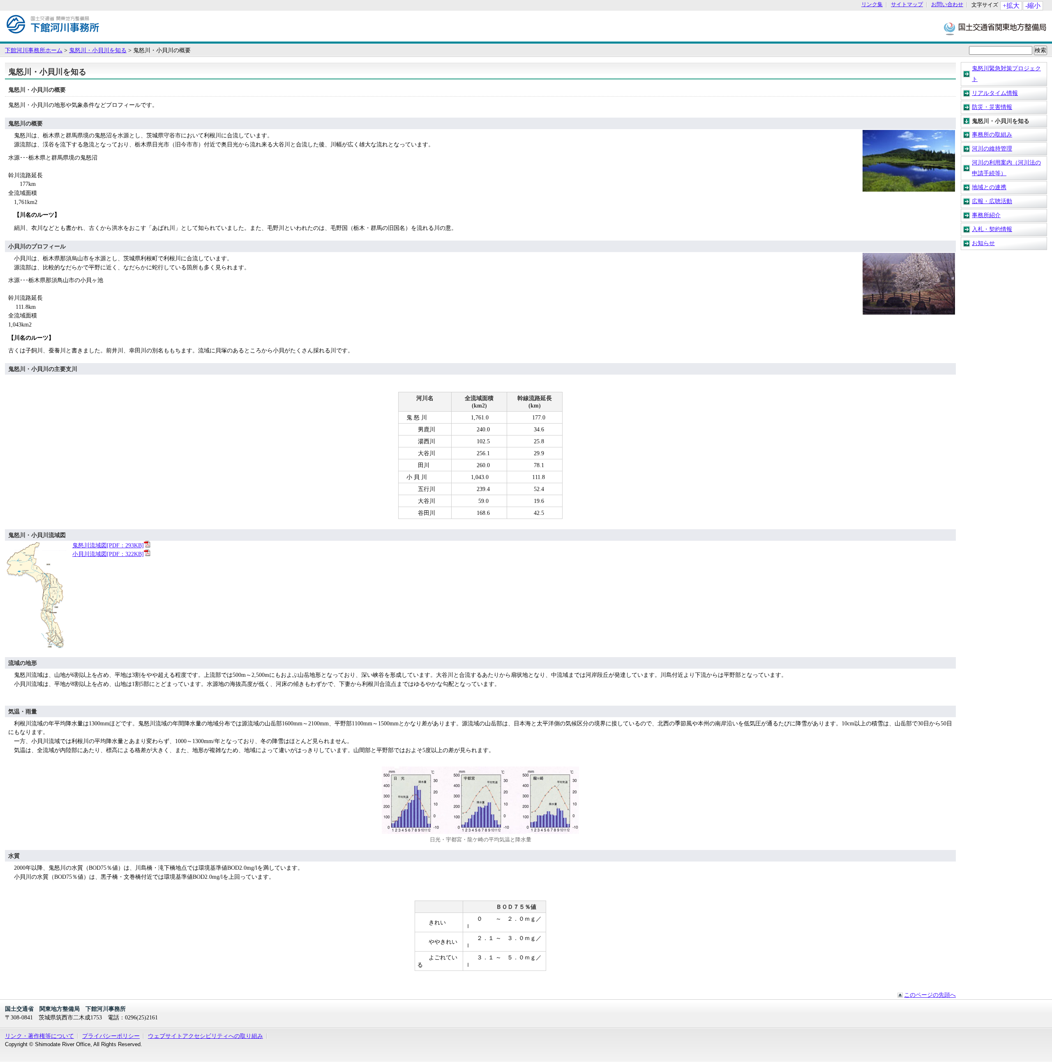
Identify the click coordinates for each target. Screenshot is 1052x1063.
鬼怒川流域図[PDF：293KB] (108, 545)
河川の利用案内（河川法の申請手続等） (1006, 167)
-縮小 (1032, 5)
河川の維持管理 (992, 148)
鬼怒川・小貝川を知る (98, 50)
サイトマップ (907, 4)
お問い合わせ (947, 4)
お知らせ (983, 243)
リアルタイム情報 (995, 93)
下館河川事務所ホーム (33, 50)
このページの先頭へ (930, 994)
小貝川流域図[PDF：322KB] (108, 554)
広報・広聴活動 (992, 201)
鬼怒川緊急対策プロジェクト (1006, 73)
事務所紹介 (986, 215)
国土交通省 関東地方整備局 (995, 28)
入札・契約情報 (992, 229)
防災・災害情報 (992, 107)
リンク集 (872, 4)
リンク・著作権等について (39, 1036)
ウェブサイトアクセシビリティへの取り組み (205, 1036)
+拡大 (1011, 5)
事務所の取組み (992, 134)
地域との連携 (989, 187)
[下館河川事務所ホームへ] (53, 37)
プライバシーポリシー (111, 1036)
